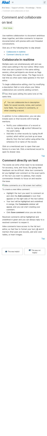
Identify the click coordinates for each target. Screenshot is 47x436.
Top (43, 156)
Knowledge (30, 8)
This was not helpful (35, 251)
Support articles (18, 8)
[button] (13, 2)
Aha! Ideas (6, 8)
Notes (39, 8)
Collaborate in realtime (16, 52)
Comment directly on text (18, 54)
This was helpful (13, 251)
